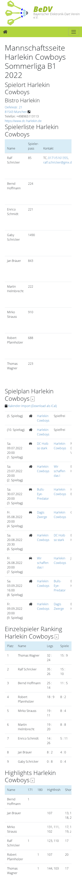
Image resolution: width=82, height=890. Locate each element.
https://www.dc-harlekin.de (23, 121)
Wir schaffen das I (59, 471)
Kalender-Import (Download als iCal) (32, 406)
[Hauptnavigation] (73, 32)
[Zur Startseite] (5, 32)
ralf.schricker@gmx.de (58, 162)
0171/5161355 (58, 158)
